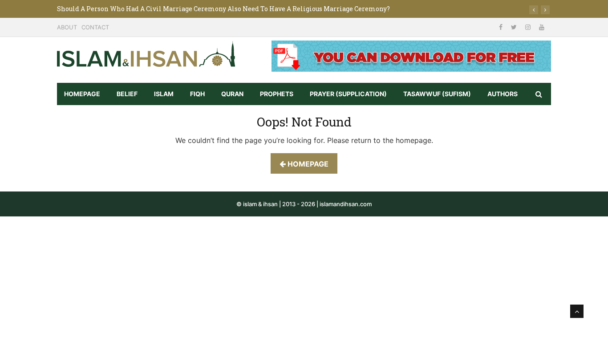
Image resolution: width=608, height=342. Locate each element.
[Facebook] (501, 27)
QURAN (232, 94)
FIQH (197, 94)
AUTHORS (502, 94)
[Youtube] (541, 27)
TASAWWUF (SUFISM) (437, 94)
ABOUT (67, 27)
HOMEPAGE (82, 94)
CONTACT (95, 27)
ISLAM (164, 94)
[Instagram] (528, 27)
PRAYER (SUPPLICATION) (348, 94)
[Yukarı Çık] (577, 311)
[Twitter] (515, 27)
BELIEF (127, 94)
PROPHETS (276, 94)
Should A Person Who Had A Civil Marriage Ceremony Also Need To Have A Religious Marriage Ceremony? (223, 8)
